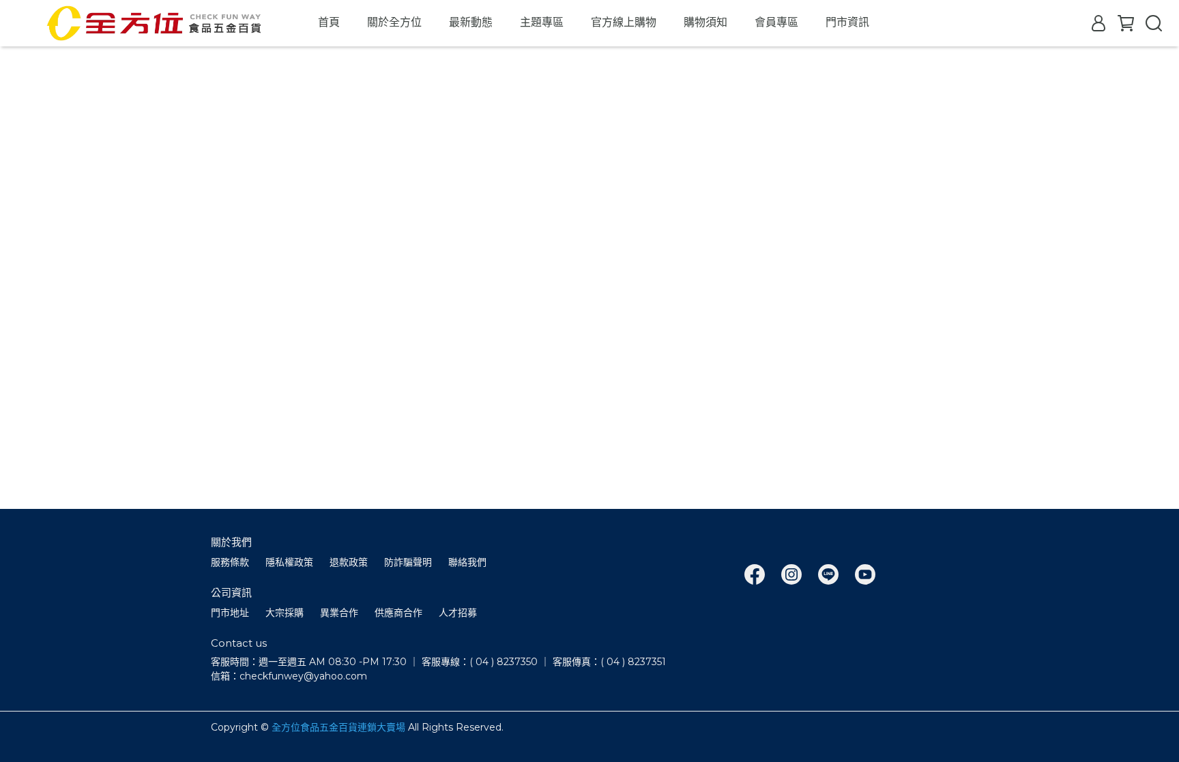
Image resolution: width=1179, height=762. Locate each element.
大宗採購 (284, 612)
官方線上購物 (623, 22)
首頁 (329, 22)
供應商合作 (398, 612)
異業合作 (339, 612)
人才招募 (458, 612)
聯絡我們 (467, 562)
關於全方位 (394, 22)
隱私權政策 (289, 562)
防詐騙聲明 (408, 562)
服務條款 (230, 562)
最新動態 (471, 22)
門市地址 (230, 612)
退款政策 (349, 562)
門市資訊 (847, 22)
